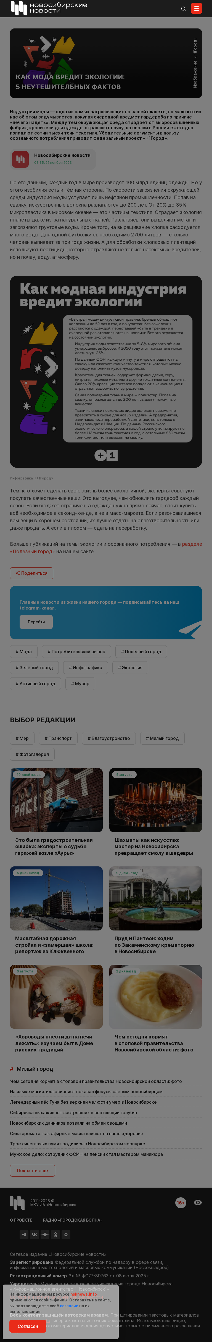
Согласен (28, 1326)
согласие (69, 1305)
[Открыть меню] (196, 8)
